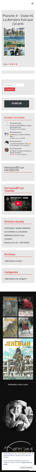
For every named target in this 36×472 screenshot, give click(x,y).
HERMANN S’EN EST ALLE (14, 235)
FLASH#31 (8, 239)
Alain (13, 138)
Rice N (14, 129)
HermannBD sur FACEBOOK (14, 169)
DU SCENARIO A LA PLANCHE (15, 232)
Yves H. (14, 154)
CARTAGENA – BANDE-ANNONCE (17, 228)
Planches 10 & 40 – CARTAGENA (16, 242)
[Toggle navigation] (32, 3)
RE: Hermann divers (16, 123)
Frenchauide (15, 145)
